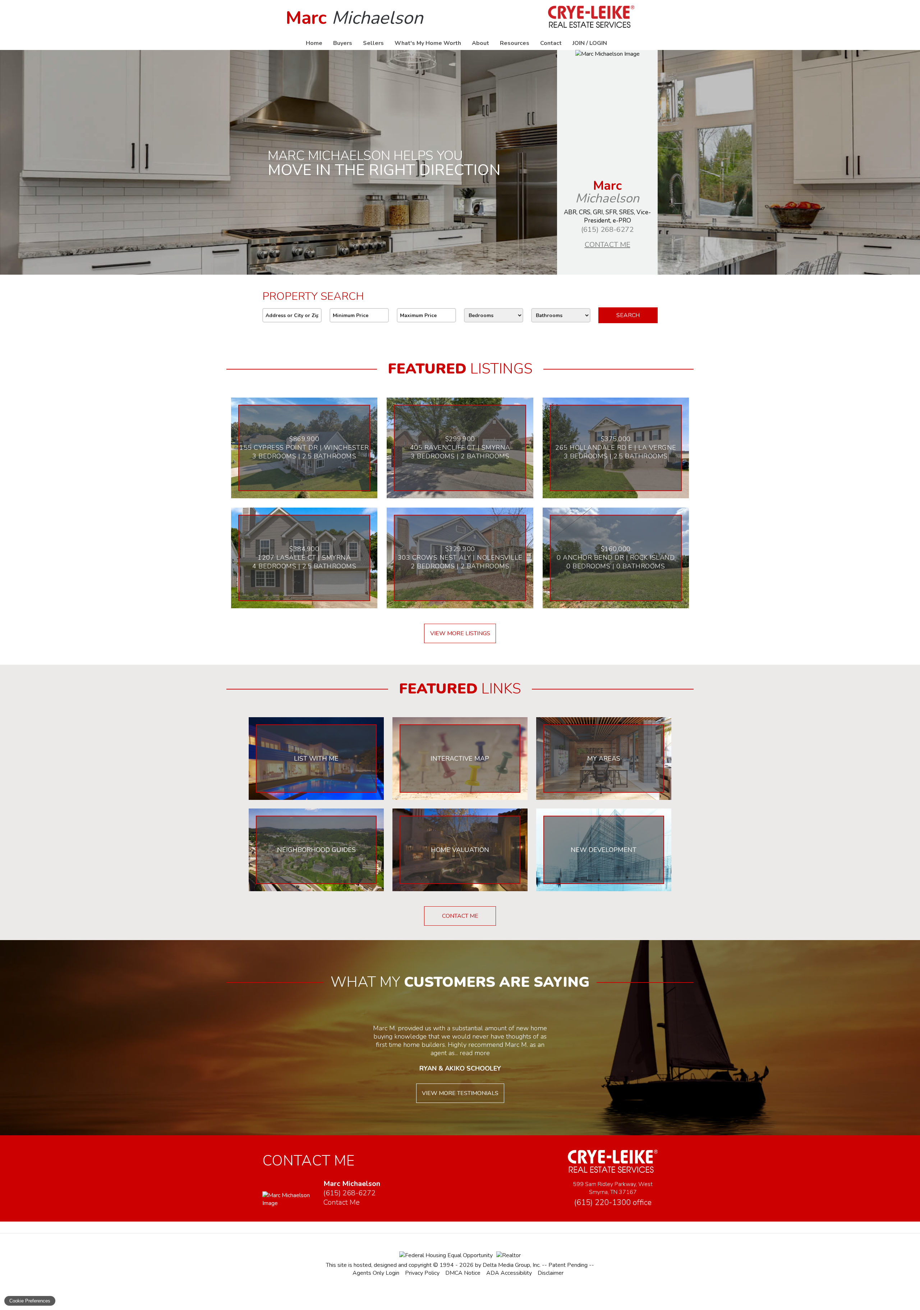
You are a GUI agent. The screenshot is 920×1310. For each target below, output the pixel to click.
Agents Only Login (376, 1273)
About (480, 43)
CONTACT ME (460, 916)
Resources (514, 43)
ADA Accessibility (509, 1273)
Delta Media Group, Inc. (511, 1265)
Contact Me (607, 244)
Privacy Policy (422, 1273)
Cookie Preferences (29, 1301)
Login (598, 43)
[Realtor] (508, 1255)
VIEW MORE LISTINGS (460, 633)
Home (314, 43)
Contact (551, 43)
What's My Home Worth (428, 43)
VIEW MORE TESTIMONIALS (460, 1093)
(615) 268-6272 (607, 229)
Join (578, 43)
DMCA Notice (462, 1273)
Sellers (373, 43)
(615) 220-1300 (613, 1202)
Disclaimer (551, 1273)
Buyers (342, 43)
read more (475, 1053)
